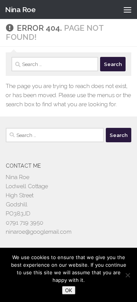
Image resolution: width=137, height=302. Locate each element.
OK (68, 290)
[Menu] (127, 9)
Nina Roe (20, 9)
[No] (127, 275)
